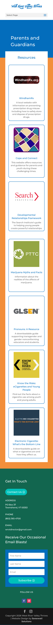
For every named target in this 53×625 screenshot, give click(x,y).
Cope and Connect (26, 158)
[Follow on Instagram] (29, 601)
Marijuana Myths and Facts (26, 272)
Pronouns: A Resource (26, 329)
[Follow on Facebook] (24, 601)
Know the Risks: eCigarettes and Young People (26, 386)
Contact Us (14, 492)
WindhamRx (26, 98)
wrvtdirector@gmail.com (18, 529)
